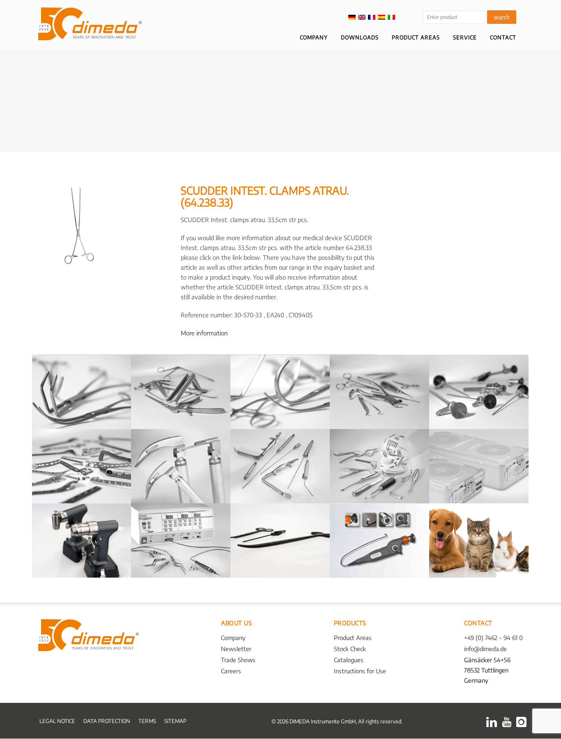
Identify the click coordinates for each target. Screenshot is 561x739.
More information (204, 333)
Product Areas (353, 637)
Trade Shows (238, 659)
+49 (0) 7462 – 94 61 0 (493, 637)
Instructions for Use (360, 671)
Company (233, 637)
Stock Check (350, 648)
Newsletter (236, 648)
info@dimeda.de (485, 648)
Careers (231, 671)
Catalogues (348, 659)
